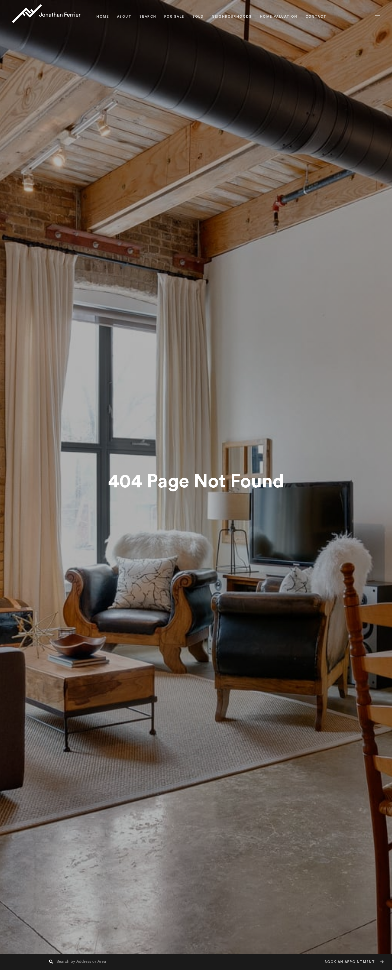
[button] (353, 962)
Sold (198, 16)
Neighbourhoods (232, 16)
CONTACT (316, 16)
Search (147, 16)
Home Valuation (279, 16)
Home (103, 16)
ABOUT (124, 16)
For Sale (174, 16)
